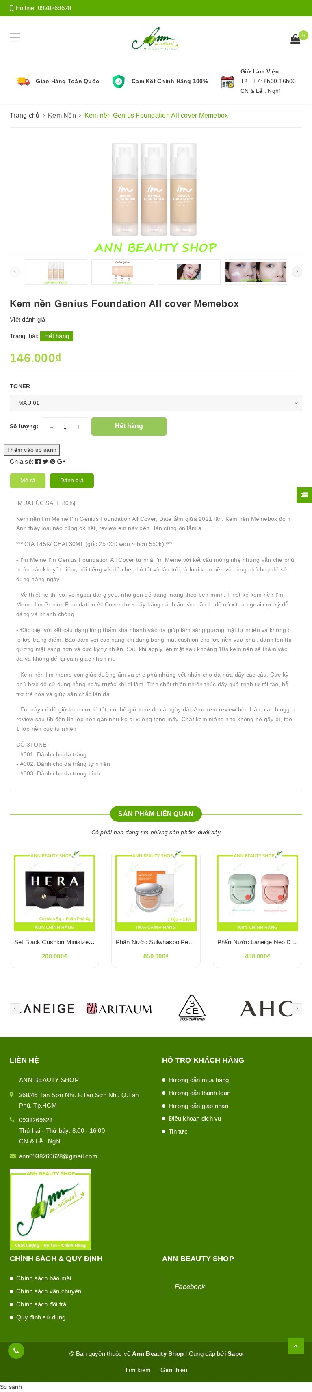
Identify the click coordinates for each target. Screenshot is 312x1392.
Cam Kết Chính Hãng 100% (170, 81)
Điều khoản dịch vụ (195, 1118)
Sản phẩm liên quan (155, 813)
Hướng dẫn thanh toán (199, 1092)
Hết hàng (129, 426)
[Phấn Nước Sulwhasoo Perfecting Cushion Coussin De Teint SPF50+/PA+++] (156, 890)
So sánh (11, 1386)
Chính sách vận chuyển (48, 1291)
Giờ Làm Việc (259, 71)
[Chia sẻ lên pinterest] (53, 461)
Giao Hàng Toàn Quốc (67, 81)
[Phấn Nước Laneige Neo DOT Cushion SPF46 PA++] (257, 890)
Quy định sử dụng (40, 1317)
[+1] (61, 461)
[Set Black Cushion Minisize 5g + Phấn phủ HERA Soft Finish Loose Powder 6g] (54, 890)
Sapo (235, 1353)
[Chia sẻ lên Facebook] (39, 461)
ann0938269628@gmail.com (58, 1156)
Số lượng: (24, 426)
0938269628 (55, 7)
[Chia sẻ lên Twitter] (46, 461)
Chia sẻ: (22, 461)
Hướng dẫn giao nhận (198, 1105)
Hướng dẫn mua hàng (199, 1079)
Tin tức (178, 1131)
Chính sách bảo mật (44, 1278)
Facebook (190, 1287)
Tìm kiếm (138, 1369)
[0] (295, 40)
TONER (20, 386)
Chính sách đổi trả (41, 1304)
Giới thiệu (173, 1369)
